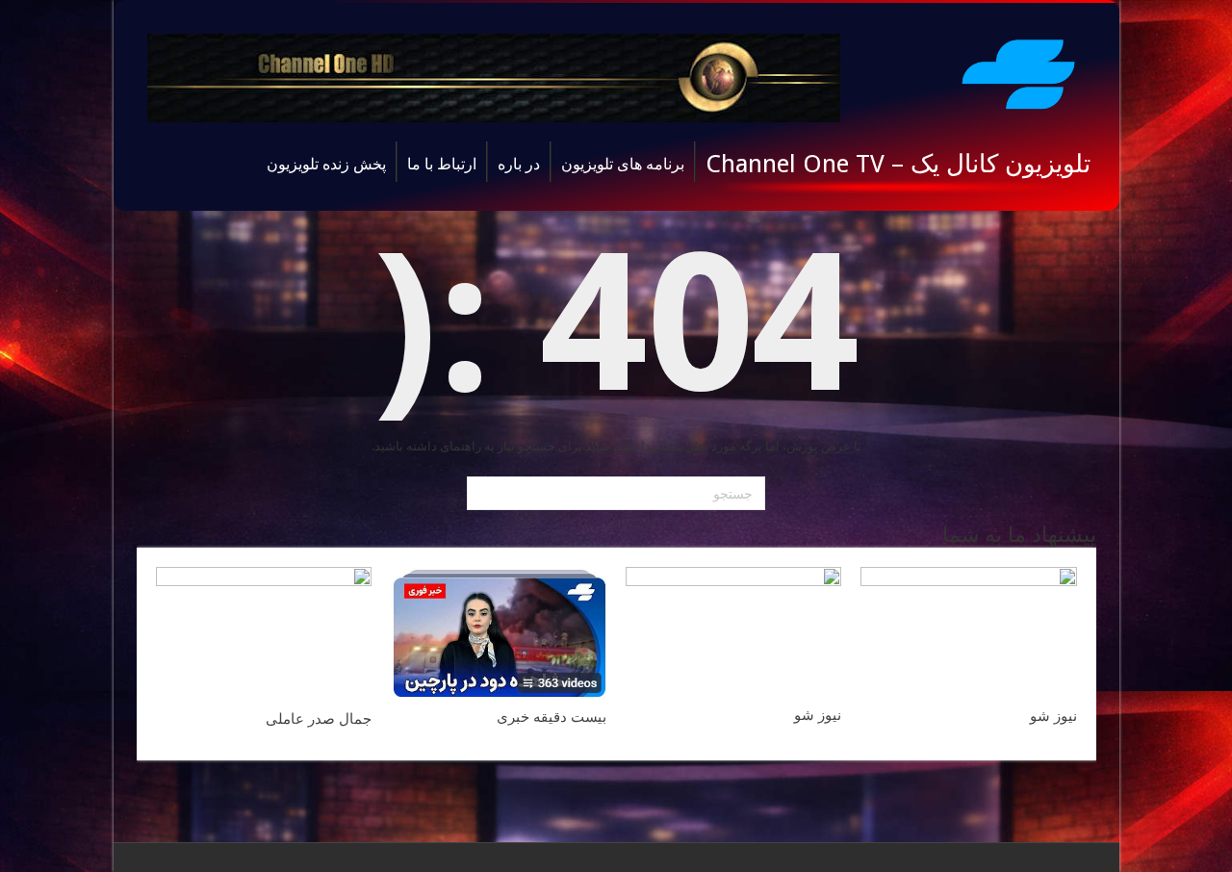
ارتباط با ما (441, 164)
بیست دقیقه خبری (551, 717)
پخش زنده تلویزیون (326, 164)
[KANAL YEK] (1018, 71)
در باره (519, 164)
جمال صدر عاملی (319, 719)
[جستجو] (484, 493)
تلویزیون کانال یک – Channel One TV (898, 163)
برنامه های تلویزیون (622, 164)
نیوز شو (1053, 716)
